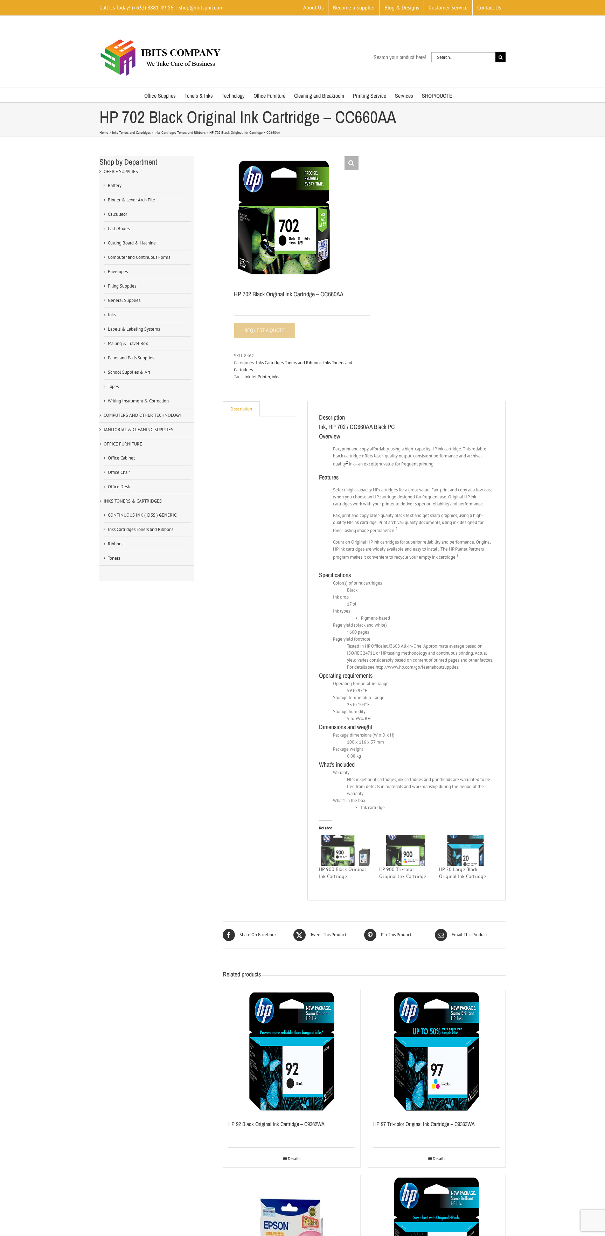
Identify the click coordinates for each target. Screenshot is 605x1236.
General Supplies (124, 300)
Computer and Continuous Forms (139, 257)
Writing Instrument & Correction (138, 401)
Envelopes (118, 272)
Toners (114, 558)
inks (275, 377)
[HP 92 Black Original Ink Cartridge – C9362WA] (291, 1051)
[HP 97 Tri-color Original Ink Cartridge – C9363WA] (436, 1051)
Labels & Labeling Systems (134, 329)
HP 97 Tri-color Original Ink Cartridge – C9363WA (424, 1124)
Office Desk (119, 487)
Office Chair (119, 472)
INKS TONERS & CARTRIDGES (133, 501)
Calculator (117, 214)
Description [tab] (241, 409)
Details (294, 1158)
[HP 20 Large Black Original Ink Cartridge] (465, 850)
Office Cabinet (121, 458)
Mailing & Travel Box (128, 343)
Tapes (113, 386)
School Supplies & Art (129, 372)
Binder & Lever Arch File (131, 200)
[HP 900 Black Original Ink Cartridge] (345, 850)
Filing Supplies (122, 286)
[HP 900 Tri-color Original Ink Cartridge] (405, 850)
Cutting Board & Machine (132, 243)
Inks (112, 315)
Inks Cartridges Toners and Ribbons (288, 363)
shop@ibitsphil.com (201, 7)
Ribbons (115, 544)
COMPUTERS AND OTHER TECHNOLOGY (142, 415)
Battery (114, 185)
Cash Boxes (119, 229)
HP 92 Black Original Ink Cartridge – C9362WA (276, 1124)
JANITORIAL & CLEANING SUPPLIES (138, 430)
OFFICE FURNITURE (123, 444)
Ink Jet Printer (257, 377)
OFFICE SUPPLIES (121, 171)
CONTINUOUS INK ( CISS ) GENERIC (142, 515)
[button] (352, 163)
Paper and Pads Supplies (131, 358)
